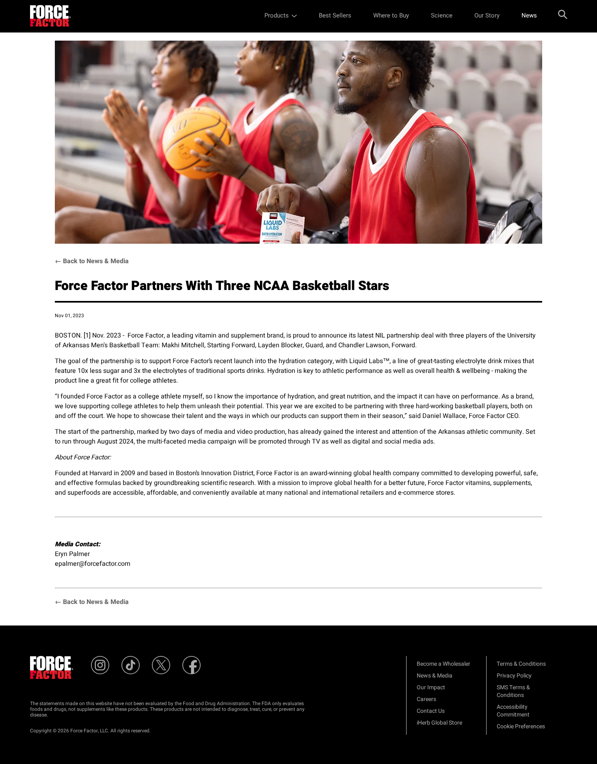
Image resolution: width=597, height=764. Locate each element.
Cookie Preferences (521, 726)
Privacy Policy (514, 675)
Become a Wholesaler (443, 664)
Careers (426, 699)
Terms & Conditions (521, 664)
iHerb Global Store (439, 723)
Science (441, 15)
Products (276, 15)
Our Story (487, 15)
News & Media (434, 675)
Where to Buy (391, 15)
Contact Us (431, 711)
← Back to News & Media (92, 261)
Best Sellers (335, 15)
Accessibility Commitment (513, 711)
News (529, 15)
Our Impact (431, 687)
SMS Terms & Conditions (513, 691)
